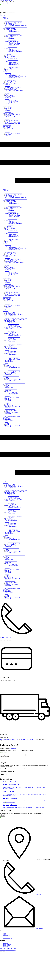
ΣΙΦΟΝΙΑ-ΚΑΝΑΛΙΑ (13, 32)
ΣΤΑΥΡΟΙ (7, 132)
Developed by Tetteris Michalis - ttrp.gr (8, 950)
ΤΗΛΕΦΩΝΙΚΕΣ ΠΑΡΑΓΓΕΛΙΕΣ (5, 637)
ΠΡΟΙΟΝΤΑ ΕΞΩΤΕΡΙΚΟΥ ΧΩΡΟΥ (11, 83)
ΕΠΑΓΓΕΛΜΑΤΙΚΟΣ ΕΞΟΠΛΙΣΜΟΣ (13, 35)
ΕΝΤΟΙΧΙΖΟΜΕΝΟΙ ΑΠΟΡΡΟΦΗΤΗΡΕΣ (17, 76)
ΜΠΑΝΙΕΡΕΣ (8, 54)
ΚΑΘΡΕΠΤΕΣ (11, 38)
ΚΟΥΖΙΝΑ (5, 71)
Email (1, 814)
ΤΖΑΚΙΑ (7, 99)
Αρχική (4, 17)
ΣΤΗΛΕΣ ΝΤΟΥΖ (9, 69)
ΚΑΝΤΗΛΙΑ (8, 134)
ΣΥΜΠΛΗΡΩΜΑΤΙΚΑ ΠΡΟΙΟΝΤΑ (13, 104)
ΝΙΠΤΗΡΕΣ (7, 61)
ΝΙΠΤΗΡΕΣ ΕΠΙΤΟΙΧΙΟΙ (13, 64)
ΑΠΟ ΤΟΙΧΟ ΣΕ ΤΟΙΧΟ (13, 42)
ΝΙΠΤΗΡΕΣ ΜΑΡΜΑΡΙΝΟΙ (14, 67)
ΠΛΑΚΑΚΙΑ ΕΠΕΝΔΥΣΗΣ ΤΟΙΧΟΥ (13, 21)
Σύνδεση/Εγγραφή (4, 2)
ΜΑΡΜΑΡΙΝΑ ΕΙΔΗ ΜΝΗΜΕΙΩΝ (12, 133)
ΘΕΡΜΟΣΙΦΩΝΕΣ (9, 95)
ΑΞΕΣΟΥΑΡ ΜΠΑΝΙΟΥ (10, 29)
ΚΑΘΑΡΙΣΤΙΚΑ (8, 108)
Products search (3, 12)
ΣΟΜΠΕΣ (7, 103)
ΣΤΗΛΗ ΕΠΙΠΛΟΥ (12, 40)
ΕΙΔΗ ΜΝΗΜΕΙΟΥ (7, 127)
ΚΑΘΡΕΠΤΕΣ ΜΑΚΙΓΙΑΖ (13, 31)
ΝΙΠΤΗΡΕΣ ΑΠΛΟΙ (12, 62)
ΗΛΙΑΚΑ (7, 94)
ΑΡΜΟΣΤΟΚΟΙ (8, 107)
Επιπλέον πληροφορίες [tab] (7, 759)
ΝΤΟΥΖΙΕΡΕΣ (8, 68)
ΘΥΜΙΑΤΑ (7, 130)
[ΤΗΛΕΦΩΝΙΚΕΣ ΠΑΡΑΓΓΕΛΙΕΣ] (16, 634)
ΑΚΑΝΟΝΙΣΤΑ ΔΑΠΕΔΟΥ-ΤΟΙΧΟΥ (13, 114)
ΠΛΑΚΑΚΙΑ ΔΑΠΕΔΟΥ (10, 19)
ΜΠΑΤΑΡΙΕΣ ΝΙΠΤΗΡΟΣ (11, 56)
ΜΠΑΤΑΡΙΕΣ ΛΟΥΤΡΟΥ (10, 55)
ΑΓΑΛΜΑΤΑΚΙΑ (9, 128)
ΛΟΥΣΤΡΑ (7, 110)
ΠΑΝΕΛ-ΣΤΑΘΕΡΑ (12, 47)
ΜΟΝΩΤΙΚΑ (8, 112)
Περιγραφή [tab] (5, 758)
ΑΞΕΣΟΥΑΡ (10, 30)
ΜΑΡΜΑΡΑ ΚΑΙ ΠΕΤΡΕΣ (8, 113)
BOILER (7, 93)
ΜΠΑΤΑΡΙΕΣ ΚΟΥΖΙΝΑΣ (11, 81)
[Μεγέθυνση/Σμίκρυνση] (0, 951)
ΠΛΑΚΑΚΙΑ (5, 18)
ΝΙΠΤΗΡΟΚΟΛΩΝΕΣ (13, 66)
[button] (25, 162)
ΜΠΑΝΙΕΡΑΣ (11, 45)
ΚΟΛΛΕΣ (7, 109)
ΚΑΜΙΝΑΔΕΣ (8, 97)
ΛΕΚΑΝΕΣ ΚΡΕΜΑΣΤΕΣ (13, 50)
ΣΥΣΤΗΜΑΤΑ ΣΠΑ (7, 125)
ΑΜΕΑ (6, 70)
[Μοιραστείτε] (3, 951)
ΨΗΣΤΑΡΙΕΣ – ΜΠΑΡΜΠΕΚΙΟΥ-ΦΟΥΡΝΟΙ (15, 90)
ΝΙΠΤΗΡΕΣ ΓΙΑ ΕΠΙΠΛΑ (13, 63)
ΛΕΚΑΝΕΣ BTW (11, 49)
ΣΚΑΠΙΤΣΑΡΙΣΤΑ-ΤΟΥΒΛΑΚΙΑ (12, 122)
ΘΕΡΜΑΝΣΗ (5, 91)
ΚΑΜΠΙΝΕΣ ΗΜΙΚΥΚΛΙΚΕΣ (14, 43)
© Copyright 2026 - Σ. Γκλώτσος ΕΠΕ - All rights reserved (12, 948)
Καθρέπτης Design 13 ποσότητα (6, 755)
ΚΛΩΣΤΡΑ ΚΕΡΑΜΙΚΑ (10, 89)
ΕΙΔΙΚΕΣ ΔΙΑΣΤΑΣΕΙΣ (10, 116)
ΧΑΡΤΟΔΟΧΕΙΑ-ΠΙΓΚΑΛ (14, 34)
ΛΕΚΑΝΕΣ (7, 48)
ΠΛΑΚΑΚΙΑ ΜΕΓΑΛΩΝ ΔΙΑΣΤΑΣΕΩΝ (14, 22)
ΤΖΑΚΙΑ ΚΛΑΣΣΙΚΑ (12, 102)
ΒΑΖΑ (6, 129)
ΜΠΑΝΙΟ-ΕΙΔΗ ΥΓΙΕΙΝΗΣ (9, 28)
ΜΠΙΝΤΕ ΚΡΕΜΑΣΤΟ (13, 60)
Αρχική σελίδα (3, 739)
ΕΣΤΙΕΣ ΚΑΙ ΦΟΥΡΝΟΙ (10, 80)
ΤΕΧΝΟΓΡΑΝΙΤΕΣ (7, 126)
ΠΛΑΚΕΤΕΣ (10, 53)
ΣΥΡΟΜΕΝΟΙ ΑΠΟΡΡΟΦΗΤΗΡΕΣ (15, 79)
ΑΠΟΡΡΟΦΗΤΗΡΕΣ (9, 74)
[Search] (0, 14)
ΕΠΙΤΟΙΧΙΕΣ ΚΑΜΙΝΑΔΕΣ (14, 77)
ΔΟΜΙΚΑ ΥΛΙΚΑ (6, 106)
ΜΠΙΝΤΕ (7, 57)
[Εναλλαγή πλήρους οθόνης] (1, 951)
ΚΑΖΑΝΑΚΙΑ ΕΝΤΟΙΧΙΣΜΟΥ (15, 51)
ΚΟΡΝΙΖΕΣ (7, 135)
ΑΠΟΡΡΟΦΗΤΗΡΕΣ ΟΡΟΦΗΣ (14, 75)
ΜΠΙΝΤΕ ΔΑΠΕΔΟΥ (12, 58)
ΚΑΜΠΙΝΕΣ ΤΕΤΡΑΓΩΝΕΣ (14, 44)
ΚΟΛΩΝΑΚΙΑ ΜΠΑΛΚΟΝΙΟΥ (12, 120)
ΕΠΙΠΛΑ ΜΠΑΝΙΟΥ (10, 36)
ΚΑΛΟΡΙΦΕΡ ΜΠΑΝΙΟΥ (11, 96)
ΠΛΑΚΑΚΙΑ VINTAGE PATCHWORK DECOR (16, 25)
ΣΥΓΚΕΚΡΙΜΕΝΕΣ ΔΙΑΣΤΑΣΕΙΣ (12, 123)
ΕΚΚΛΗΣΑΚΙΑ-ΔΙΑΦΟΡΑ (11, 88)
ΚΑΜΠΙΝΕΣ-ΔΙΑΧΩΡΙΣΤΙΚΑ (11, 41)
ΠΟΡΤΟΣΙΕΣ (8, 121)
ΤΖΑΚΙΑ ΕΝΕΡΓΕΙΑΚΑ (13, 101)
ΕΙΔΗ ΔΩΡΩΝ (8, 115)
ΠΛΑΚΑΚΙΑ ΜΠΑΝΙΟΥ (10, 23)
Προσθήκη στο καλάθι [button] (40, 787)
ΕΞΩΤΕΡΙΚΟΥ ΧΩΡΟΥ (13, 100)
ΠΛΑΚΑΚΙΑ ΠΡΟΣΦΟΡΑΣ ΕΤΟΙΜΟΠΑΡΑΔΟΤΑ (16, 27)
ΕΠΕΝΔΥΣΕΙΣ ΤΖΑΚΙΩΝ (11, 117)
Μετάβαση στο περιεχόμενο (6, 0)
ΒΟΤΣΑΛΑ (7, 86)
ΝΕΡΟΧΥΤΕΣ (8, 82)
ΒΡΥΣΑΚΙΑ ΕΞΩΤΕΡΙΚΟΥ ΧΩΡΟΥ (13, 87)
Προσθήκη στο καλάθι (5, 756)
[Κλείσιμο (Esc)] (4, 951)
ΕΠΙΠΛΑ (10, 37)
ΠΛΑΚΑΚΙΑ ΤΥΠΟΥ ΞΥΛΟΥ (12, 24)
